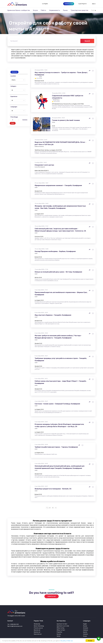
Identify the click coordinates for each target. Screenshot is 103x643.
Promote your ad (38, 628)
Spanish (85, 632)
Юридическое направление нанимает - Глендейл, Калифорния (58, 185)
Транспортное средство (79, 10)
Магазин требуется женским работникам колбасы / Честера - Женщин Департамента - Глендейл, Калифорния (58, 337)
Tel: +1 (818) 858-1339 (13, 624)
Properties (59, 632)
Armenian (85, 628)
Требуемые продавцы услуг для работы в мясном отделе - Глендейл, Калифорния (61, 359)
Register (84, 3)
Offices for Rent (61, 630)
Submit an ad (51, 596)
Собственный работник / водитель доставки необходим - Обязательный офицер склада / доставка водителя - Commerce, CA (60, 230)
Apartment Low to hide (63, 626)
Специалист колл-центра (44, 165)
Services (59, 634)
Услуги (35, 10)
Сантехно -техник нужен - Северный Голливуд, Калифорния (57, 404)
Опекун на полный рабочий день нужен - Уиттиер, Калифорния (58, 272)
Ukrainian (85, 634)
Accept (90, 640)
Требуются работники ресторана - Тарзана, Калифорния (56, 447)
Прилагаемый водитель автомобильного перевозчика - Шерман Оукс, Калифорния (61, 293)
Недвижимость (54, 10)
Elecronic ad (37, 630)
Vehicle (58, 636)
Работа (43, 10)
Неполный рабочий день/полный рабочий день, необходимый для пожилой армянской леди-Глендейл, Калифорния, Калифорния (59, 467)
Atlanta (13, 80)
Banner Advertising (39, 626)
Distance (14, 72)
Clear (12, 123)
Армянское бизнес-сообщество (18, 10)
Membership (37, 624)
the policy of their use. (67, 640)
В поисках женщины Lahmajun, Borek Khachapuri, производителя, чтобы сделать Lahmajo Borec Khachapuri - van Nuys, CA (59, 425)
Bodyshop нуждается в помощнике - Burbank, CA (53, 489)
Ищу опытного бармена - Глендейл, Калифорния (53, 315)
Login (79, 3)
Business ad (37, 632)
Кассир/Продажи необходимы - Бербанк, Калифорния (55, 251)
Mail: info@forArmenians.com (14, 626)
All (12, 90)
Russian (85, 626)
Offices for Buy (60, 628)
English (85, 624)
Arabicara (85, 630)
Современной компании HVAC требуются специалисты (67, 97)
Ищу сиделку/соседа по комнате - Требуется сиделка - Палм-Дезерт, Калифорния (61, 74)
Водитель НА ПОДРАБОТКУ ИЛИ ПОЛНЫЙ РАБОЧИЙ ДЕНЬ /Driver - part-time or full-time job (60, 143)
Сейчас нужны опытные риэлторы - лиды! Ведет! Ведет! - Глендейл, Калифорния (60, 382)
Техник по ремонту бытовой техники (66, 120)
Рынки (65, 10)
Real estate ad (37, 634)
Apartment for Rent (62, 624)
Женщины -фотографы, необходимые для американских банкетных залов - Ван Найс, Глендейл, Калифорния (60, 207)
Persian (85, 636)
